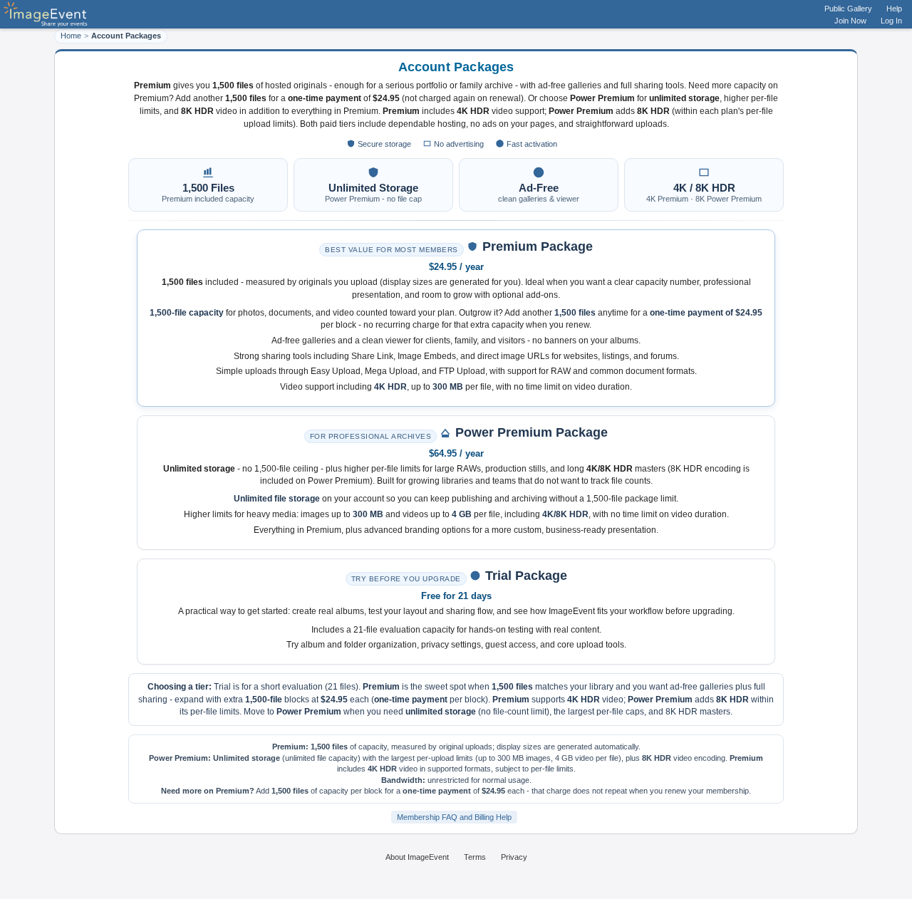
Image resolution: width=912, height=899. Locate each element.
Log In (891, 20)
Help (894, 8)
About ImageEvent (417, 857)
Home (71, 35)
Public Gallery (848, 8)
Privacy (514, 857)
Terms (475, 857)
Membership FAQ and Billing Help (454, 817)
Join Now (850, 20)
